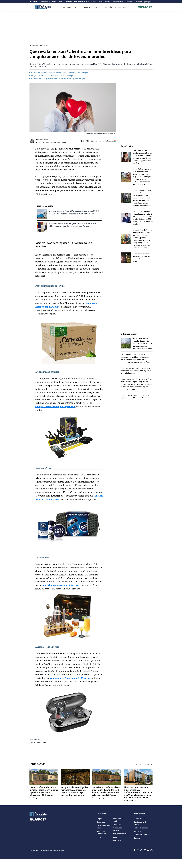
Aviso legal (138, 831)
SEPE (115, 837)
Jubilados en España (141, 2)
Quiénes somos (139, 818)
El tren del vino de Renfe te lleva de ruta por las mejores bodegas (59, 72)
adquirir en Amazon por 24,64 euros (61, 585)
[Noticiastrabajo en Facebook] (134, 850)
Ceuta (100, 2)
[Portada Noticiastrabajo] (38, 814)
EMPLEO (77, 7)
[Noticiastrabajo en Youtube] (148, 850)
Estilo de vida (42, 743)
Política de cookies (141, 828)
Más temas (117, 840)
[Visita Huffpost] (144, 7)
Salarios (60, 2)
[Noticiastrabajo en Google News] (151, 850)
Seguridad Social (119, 834)
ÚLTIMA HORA (66, 7)
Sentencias (101, 822)
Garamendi (68, 2)
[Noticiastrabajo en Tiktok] (144, 850)
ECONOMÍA (86, 7)
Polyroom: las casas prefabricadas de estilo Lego (52, 75)
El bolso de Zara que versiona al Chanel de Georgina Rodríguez (58, 78)
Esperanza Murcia (42, 140)
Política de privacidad (142, 834)
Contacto (137, 838)
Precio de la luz (45, 2)
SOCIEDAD (97, 7)
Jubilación (117, 824)
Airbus (54, 2)
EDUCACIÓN (108, 7)
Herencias (129, 2)
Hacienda (100, 837)
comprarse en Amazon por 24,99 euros (55, 406)
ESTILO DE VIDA (120, 7)
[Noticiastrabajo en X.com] (137, 850)
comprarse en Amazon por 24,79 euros (70, 677)
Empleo (99, 818)
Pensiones (107, 2)
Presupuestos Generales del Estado (85, 2)
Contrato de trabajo (118, 2)
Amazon (32, 743)
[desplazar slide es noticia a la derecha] (152, 1)
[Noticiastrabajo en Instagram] (141, 850)
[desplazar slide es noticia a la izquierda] (39, 1)
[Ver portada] (43, 7)
